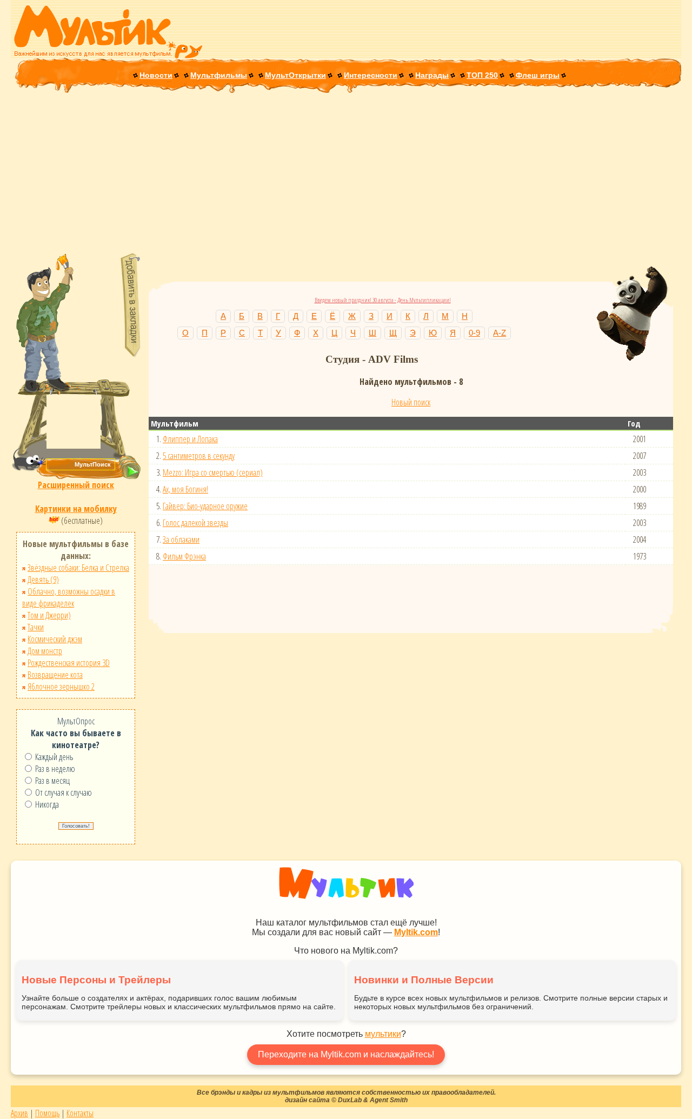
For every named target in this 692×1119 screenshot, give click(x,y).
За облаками (181, 539)
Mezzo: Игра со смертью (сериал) (213, 472)
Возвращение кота (55, 675)
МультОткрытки (295, 75)
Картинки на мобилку (76, 509)
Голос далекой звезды (195, 523)
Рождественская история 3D (69, 663)
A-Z (499, 332)
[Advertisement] (346, 174)
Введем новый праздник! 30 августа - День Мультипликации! (383, 300)
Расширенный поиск (76, 485)
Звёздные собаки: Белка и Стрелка (78, 568)
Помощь (47, 1113)
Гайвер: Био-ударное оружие (205, 506)
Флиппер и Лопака (190, 439)
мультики (383, 1033)
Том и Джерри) (49, 615)
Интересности (370, 75)
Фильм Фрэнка (184, 556)
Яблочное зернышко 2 (61, 686)
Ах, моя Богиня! (185, 489)
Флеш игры (538, 75)
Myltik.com (416, 932)
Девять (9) (43, 579)
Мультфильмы (218, 75)
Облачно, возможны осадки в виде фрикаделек (68, 597)
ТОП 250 (482, 75)
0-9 (474, 332)
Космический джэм (55, 639)
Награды (432, 75)
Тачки (36, 627)
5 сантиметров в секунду (199, 456)
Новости (155, 75)
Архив (19, 1113)
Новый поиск (410, 402)
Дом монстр (45, 651)
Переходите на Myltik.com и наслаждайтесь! (346, 1054)
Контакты (80, 1113)
